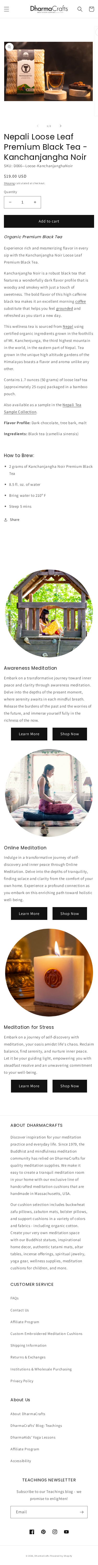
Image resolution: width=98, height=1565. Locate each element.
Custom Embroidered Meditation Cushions (46, 1333)
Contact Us (19, 1310)
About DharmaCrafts (27, 1413)
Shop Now (69, 733)
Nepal (68, 326)
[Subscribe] (81, 1512)
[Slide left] (37, 126)
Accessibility (20, 1460)
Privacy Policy (21, 1381)
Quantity (10, 192)
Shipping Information (28, 1345)
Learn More (29, 733)
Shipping (9, 183)
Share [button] (15, 519)
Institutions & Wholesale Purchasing (41, 1369)
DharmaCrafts (41, 1555)
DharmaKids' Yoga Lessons (32, 1437)
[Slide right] (60, 126)
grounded (64, 308)
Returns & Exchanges (27, 1357)
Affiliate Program (24, 1321)
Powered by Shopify (61, 1555)
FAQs (14, 1298)
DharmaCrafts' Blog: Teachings (36, 1425)
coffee (80, 301)
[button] (6, 9)
